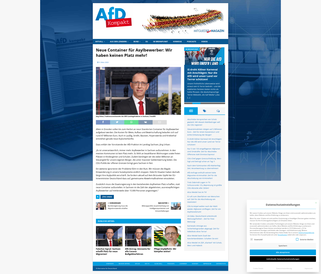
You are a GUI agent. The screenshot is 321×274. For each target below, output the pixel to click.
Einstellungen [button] (282, 235)
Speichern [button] (283, 245)
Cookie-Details (258, 268)
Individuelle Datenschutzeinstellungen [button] (282, 259)
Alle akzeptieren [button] (283, 252)
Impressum (309, 268)
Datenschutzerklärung (306, 233)
